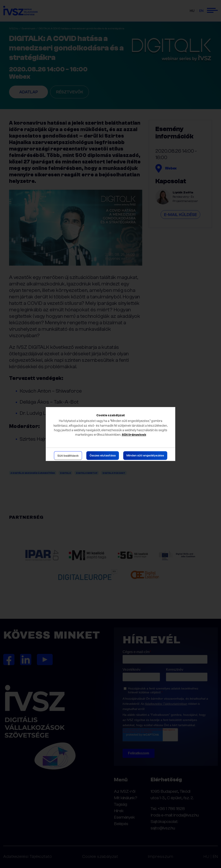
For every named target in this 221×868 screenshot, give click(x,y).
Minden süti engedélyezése (145, 455)
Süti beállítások (68, 456)
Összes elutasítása (103, 455)
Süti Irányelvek (134, 435)
